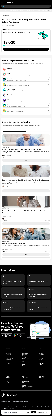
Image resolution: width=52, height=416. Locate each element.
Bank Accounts (25, 353)
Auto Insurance (41, 355)
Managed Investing (25, 358)
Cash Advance (8, 354)
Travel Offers (41, 363)
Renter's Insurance (42, 362)
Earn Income (24, 354)
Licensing (24, 384)
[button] (42, 412)
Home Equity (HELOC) (10, 360)
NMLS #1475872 (5, 408)
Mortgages (8, 362)
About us (8, 375)
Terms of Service (40, 406)
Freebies (24, 365)
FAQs (23, 376)
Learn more (15, 412)
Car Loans (8, 363)
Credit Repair (41, 364)
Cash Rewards (25, 367)
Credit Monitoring (42, 352)
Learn (3, 15)
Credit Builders (9, 357)
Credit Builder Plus (9, 358)
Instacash (8, 355)
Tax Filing (40, 359)
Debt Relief (41, 353)
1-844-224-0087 (42, 377)
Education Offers (42, 360)
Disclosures (11, 408)
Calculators (8, 378)
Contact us (24, 375)
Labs (7, 381)
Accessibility (24, 385)
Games (23, 364)
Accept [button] (33, 412)
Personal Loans (9, 352)
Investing (24, 357)
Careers (7, 376)
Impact (7, 382)
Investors (8, 380)
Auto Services (41, 358)
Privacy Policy (24, 378)
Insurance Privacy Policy (44, 409)
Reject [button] (28, 412)
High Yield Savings (25, 355)
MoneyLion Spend (25, 352)
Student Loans (9, 359)
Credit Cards (8, 353)
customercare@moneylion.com (45, 378)
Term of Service (25, 377)
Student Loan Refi (42, 354)
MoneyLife (8, 377)
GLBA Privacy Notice (26, 382)
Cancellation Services (43, 366)
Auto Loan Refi (41, 357)
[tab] (14, 130)
